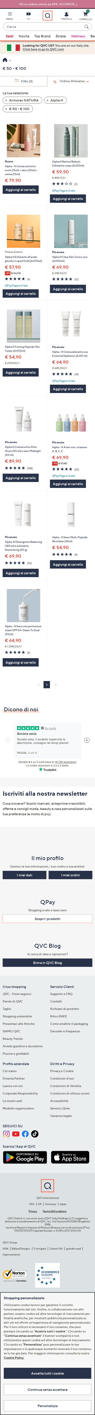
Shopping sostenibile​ (17, 1016)
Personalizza (48, 1406)
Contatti (56, 1001)
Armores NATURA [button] (23, 100)
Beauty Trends (13, 1038)
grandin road (73, 1248)
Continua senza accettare (48, 1389)
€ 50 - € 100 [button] (18, 109)
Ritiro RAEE (58, 1016)
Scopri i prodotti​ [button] (47, 919)
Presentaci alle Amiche (19, 1023)
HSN (5, 1248)
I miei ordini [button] (70, 875)
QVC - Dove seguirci (17, 994)
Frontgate (40, 1248)
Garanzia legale (61, 1116)
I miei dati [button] (24, 875)
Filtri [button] (27, 81)
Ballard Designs (21, 1248)
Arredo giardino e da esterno (23, 1046)
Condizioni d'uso (62, 1078)
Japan (62, 1204)
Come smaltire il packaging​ (69, 1023)
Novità (24, 36)
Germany (50, 1204)
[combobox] (43, 27)
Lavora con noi (13, 1086)
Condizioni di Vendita (65, 1086)
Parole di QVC (13, 1001)
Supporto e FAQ (61, 994)
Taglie (7, 1009)
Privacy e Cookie (62, 1071)
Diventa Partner (14, 1078)
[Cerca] (87, 27)
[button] (9, 16)
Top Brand (42, 36)
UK (40, 1204)
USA (31, 1204)
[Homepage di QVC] (5, 60)
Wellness (78, 36)
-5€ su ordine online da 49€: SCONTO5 (46, 4)
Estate (61, 36)
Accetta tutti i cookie (47, 1373)
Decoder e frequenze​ (65, 1031)
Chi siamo (10, 1071)
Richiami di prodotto (64, 1009)
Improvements (11, 1254)
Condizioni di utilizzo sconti (69, 1093)
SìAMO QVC (11, 1031)
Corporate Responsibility (20, 1093)
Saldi (9, 36)
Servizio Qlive (60, 1108)
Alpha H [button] (56, 100)
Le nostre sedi (12, 1101)
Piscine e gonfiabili (16, 1053)
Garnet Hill (56, 1248)
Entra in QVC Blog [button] (47, 962)
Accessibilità (59, 1101)
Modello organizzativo (18, 1108)
